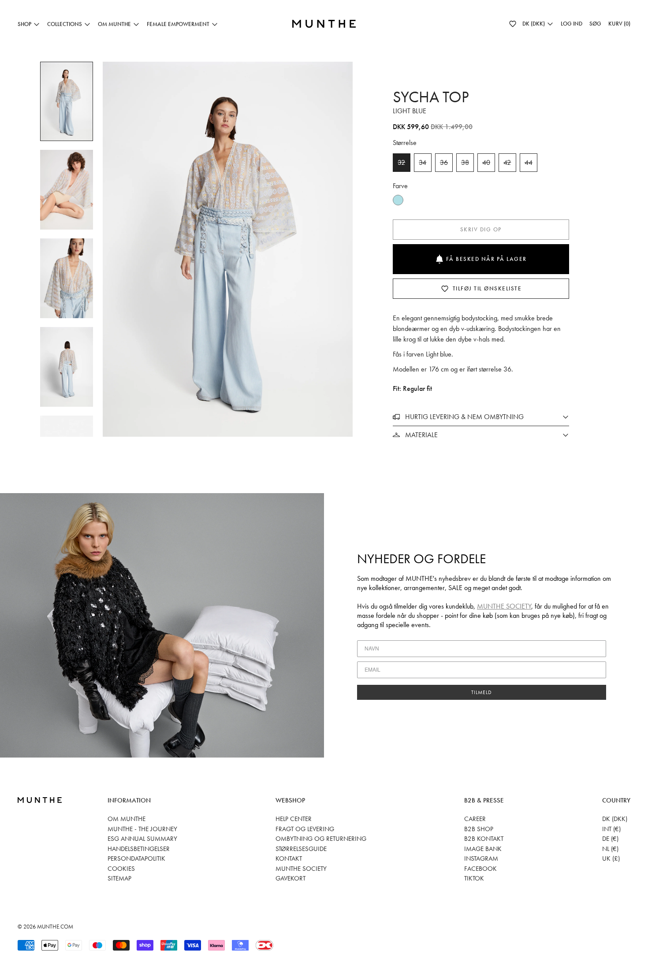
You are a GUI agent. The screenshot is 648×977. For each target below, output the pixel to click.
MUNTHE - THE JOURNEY (142, 829)
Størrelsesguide (301, 848)
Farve (400, 185)
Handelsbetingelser (139, 848)
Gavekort (290, 878)
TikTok (474, 878)
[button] (512, 23)
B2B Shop (478, 829)
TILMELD (481, 692)
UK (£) (611, 858)
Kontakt (289, 858)
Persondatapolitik (136, 858)
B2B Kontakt (483, 838)
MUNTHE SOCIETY (504, 606)
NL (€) (610, 848)
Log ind (571, 23)
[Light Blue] (398, 200)
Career (475, 818)
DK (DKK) (614, 818)
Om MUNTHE (126, 818)
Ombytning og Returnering (321, 838)
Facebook (480, 868)
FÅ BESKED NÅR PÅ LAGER (486, 259)
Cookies (121, 868)
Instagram (481, 858)
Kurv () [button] (619, 23)
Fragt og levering (305, 829)
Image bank (483, 848)
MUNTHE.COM (55, 926)
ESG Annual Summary (142, 838)
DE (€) (610, 838)
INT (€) (611, 829)
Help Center (294, 818)
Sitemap (119, 878)
